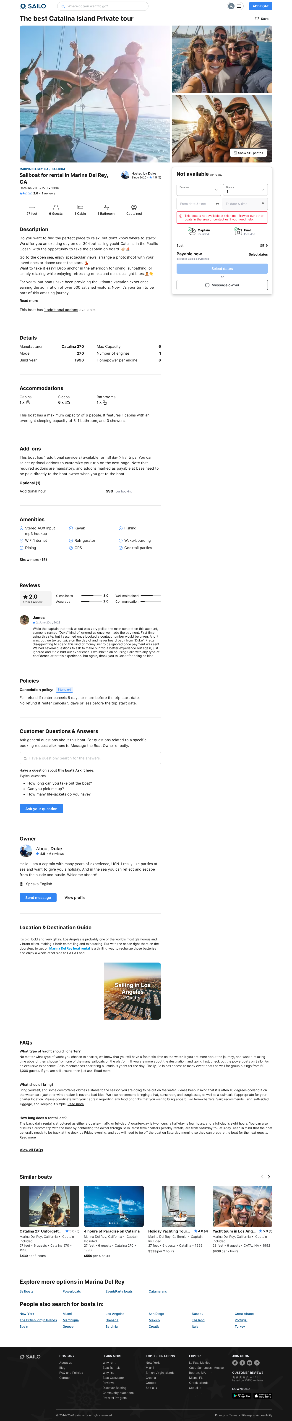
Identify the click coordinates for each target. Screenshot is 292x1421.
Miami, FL (196, 1377)
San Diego (156, 1314)
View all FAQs (31, 1150)
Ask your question (41, 808)
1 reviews (48, 193)
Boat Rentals (111, 1367)
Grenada (112, 1320)
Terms (233, 1415)
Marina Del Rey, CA (34, 169)
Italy (195, 1326)
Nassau (197, 1314)
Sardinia (112, 1326)
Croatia (154, 1326)
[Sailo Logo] (33, 6)
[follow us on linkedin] (257, 1363)
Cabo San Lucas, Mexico (206, 1367)
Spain (24, 1326)
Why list (108, 1372)
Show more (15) (33, 559)
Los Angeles (115, 1314)
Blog (62, 1367)
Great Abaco (244, 1314)
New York (27, 1314)
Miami (67, 1314)
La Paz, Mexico (199, 1362)
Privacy (220, 1415)
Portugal (241, 1320)
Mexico (154, 1320)
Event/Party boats (119, 1291)
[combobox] (106, 6)
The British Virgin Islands (38, 1320)
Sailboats (27, 1291)
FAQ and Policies (71, 1372)
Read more (29, 300)
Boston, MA (197, 1372)
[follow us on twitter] (235, 1363)
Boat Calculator (113, 1377)
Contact (64, 1377)
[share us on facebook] (242, 1363)
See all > (152, 1388)
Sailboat (58, 169)
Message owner (225, 285)
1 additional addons (61, 309)
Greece (68, 1326)
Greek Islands (199, 1382)
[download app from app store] (262, 1396)
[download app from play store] (241, 1396)
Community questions (118, 1393)
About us (65, 1362)
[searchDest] (61, 6)
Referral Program (115, 1398)
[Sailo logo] (38, 1356)
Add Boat (261, 6)
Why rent (109, 1362)
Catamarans (158, 1291)
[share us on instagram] (249, 1363)
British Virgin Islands (160, 1372)
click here (57, 745)
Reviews (109, 1382)
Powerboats (72, 1291)
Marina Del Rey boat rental (69, 948)
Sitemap (246, 1415)
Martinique (71, 1320)
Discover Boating (115, 1388)
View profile (75, 897)
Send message (38, 897)
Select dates (222, 268)
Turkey (240, 1326)
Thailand (198, 1320)
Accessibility (264, 1415)
